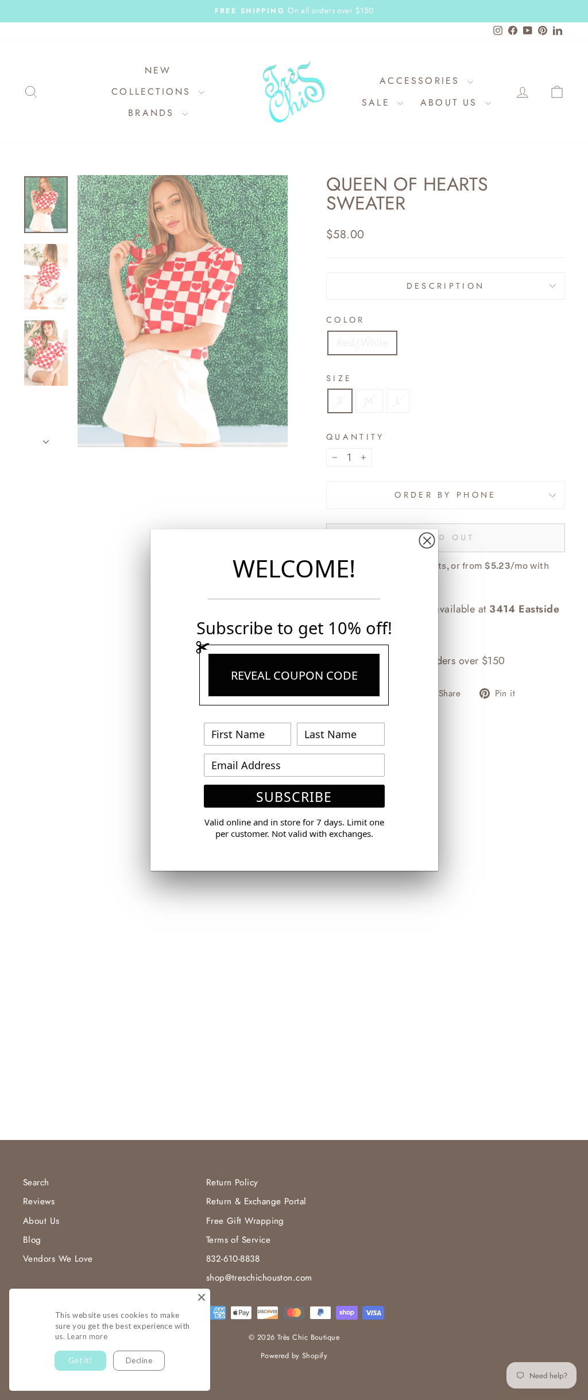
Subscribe (294, 797)
